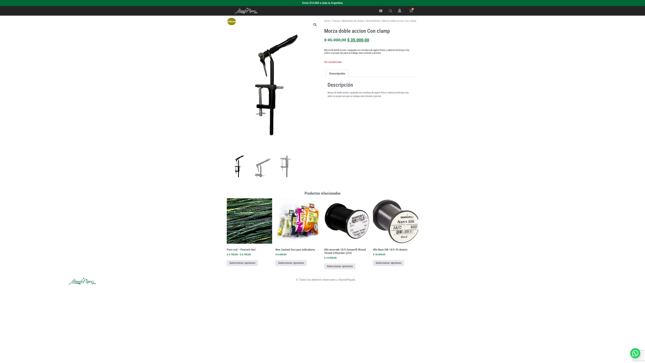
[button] (380, 11)
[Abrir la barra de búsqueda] (390, 10)
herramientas (373, 20)
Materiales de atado (353, 20)
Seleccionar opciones (242, 263)
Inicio (327, 20)
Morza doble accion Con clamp (357, 31)
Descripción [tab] (337, 73)
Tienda (336, 20)
